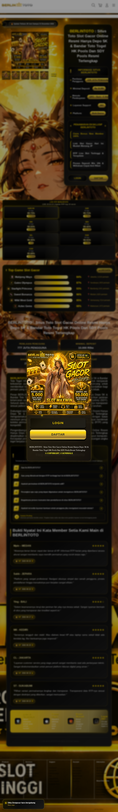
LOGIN (58, 423)
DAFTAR (58, 434)
